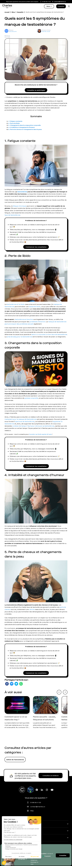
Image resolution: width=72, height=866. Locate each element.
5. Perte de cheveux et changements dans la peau (25, 129)
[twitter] (16, 684)
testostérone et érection (24, 319)
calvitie (31, 609)
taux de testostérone (12, 215)
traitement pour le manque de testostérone (21, 419)
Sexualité (20, 12)
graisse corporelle (31, 398)
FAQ (31, 811)
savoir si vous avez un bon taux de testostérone (49, 334)
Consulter (61, 6)
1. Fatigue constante (15, 121)
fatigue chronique (19, 206)
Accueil (7, 12)
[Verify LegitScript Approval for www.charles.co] (30, 789)
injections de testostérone (24, 421)
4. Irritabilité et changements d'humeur (21, 127)
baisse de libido (34, 306)
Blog (13, 12)
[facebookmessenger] (12, 684)
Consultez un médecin (51, 775)
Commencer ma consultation (36, 247)
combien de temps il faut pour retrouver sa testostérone (33, 426)
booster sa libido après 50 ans (40, 434)
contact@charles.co (37, 807)
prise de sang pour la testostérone (19, 337)
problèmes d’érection (37, 322)
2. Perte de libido (14, 123)
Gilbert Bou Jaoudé (46, 31)
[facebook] (7, 684)
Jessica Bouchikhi (13, 31)
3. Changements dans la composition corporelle (24, 125)
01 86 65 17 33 (35, 802)
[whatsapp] (21, 684)
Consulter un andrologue (36, 90)
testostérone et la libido (16, 304)
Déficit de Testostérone (15, 759)
